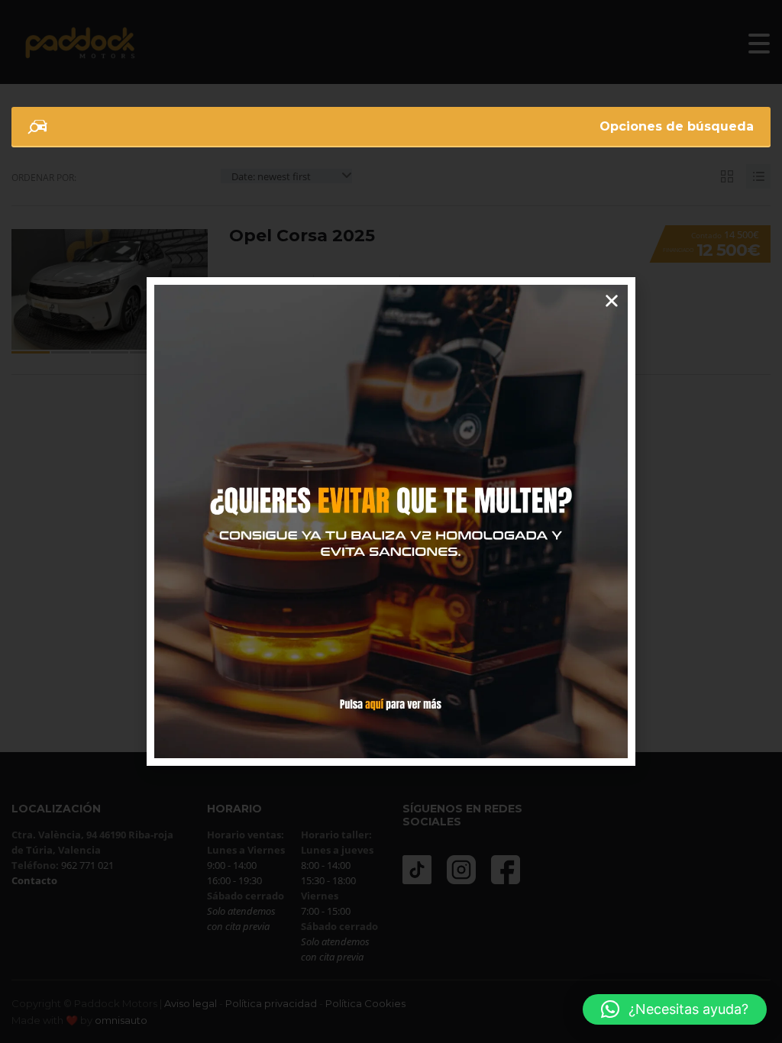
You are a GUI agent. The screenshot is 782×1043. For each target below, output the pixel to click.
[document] (391, 521)
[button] (675, 1009)
